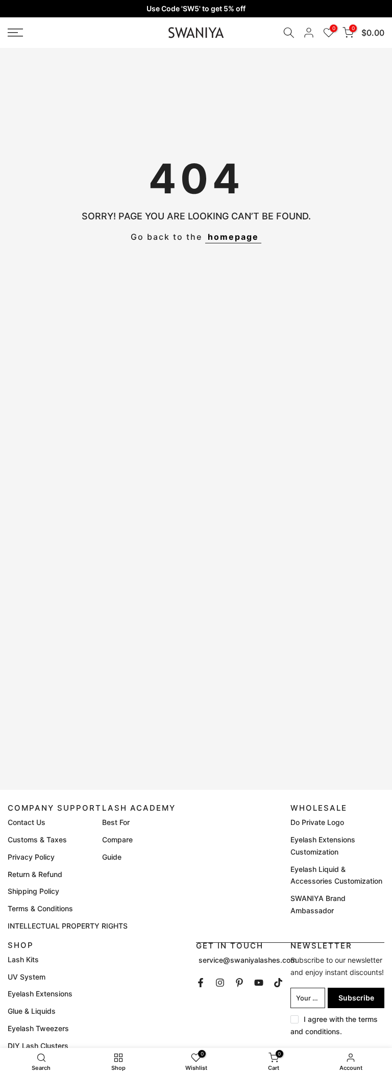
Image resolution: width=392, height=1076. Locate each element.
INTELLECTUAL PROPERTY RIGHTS (68, 925)
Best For (116, 822)
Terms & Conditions (40, 908)
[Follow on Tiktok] (278, 983)
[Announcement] (196, 9)
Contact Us (26, 822)
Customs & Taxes (37, 839)
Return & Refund (35, 874)
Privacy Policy (31, 857)
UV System (26, 976)
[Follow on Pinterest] (239, 983)
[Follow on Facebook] (200, 983)
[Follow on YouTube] (258, 983)
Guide (111, 857)
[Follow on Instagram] (220, 983)
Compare (117, 839)
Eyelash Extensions (40, 993)
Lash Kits (23, 959)
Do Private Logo (317, 822)
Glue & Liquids (32, 1011)
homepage (233, 237)
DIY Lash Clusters (38, 1045)
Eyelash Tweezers (38, 1028)
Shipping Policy (33, 891)
